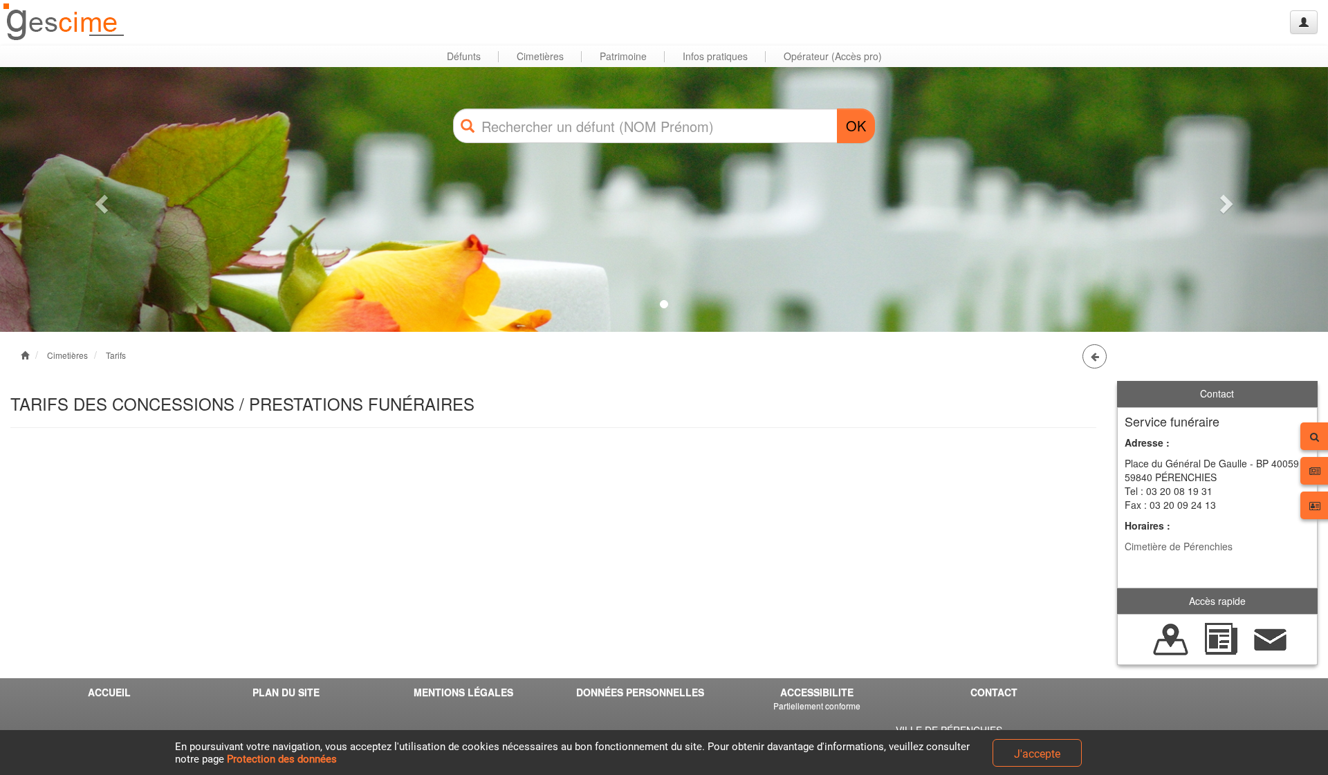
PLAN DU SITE (286, 692)
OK (856, 125)
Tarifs (116, 355)
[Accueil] (64, 22)
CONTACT (993, 692)
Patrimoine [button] (623, 56)
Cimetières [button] (540, 56)
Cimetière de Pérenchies (1179, 546)
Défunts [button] (464, 56)
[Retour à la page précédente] (1094, 356)
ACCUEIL (109, 692)
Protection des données (282, 759)
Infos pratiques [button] (715, 56)
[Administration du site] (1304, 22)
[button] (99, 199)
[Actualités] (1221, 638)
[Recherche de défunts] (1171, 638)
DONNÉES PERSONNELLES (640, 692)
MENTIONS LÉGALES (463, 692)
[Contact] (1270, 638)
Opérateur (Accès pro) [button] (833, 56)
